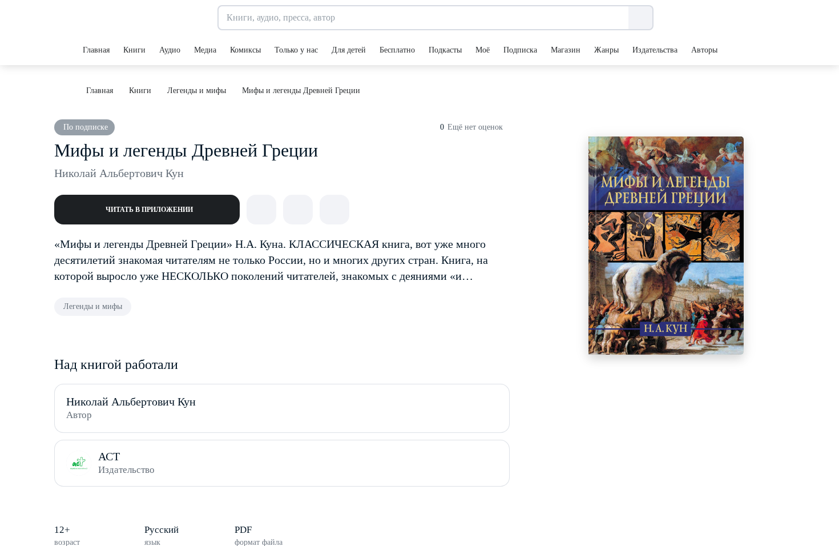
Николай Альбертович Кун (119, 173)
